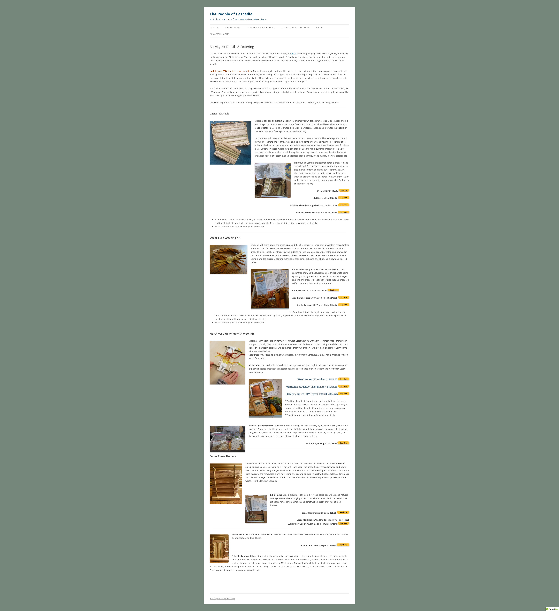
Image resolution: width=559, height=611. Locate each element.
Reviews (319, 27)
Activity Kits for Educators (261, 27)
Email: (293, 53)
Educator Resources (219, 34)
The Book (214, 27)
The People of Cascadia (231, 14)
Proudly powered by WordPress (222, 598)
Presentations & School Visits (295, 27)
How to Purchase (233, 27)
